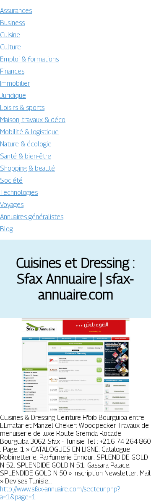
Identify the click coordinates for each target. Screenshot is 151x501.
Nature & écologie (26, 144)
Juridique (13, 96)
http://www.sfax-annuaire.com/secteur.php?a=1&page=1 (60, 493)
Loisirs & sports (22, 108)
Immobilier (15, 83)
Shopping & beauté (27, 168)
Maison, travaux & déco (32, 120)
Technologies (19, 193)
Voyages (11, 205)
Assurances (16, 11)
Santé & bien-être (25, 156)
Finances (12, 71)
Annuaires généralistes (31, 217)
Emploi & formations (29, 59)
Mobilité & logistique (29, 132)
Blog (6, 229)
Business (12, 23)
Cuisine (10, 35)
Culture (10, 47)
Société (11, 180)
